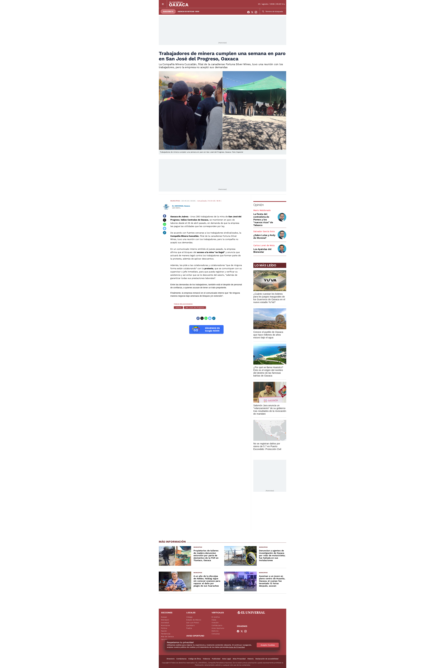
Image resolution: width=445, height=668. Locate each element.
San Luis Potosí (192, 623)
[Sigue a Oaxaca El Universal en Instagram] (256, 12)
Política (164, 628)
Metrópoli (165, 620)
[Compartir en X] (164, 220)
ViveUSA (215, 623)
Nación (164, 631)
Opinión (258, 205)
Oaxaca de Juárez (179, 216)
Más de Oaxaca (167, 636)
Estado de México (193, 620)
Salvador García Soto (264, 231)
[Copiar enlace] (164, 232)
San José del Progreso (195, 307)
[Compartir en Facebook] (164, 216)
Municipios (175, 201)
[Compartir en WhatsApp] (164, 224)
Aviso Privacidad (239, 659)
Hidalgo (189, 617)
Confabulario (217, 625)
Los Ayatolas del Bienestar (262, 250)
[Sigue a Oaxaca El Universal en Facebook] (249, 12)
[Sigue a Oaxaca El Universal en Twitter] (253, 12)
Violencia (206, 659)
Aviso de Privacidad (237, 647)
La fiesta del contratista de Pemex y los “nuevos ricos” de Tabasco (263, 220)
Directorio (171, 659)
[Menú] (163, 4)
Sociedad (165, 623)
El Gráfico (216, 617)
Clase (214, 620)
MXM (197, 11)
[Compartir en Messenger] (164, 228)
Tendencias (165, 634)
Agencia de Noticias (186, 11)
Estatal (164, 617)
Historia (250, 659)
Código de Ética (194, 659)
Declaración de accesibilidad (266, 659)
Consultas (216, 634)
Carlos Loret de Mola (264, 245)
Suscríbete (168, 11)
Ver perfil (176, 208)
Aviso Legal (226, 659)
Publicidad (216, 659)
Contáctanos (181, 659)
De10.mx (215, 631)
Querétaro (190, 625)
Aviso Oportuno (218, 628)
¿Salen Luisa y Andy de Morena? (264, 236)
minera (178, 307)
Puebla (189, 628)
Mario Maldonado (262, 210)
